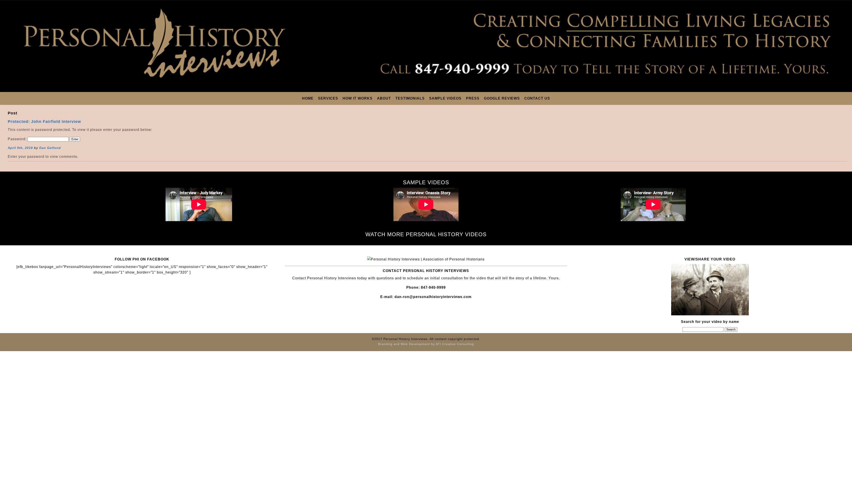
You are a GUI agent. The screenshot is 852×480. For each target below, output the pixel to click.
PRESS (472, 98)
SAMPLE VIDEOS (445, 98)
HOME (308, 98)
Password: (18, 139)
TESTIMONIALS (410, 98)
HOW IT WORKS (358, 98)
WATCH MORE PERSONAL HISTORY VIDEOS (426, 234)
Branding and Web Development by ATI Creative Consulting (426, 344)
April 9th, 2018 (20, 148)
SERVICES (328, 98)
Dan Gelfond (50, 148)
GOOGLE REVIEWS (502, 98)
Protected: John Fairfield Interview (44, 121)
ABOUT (384, 98)
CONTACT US (537, 98)
